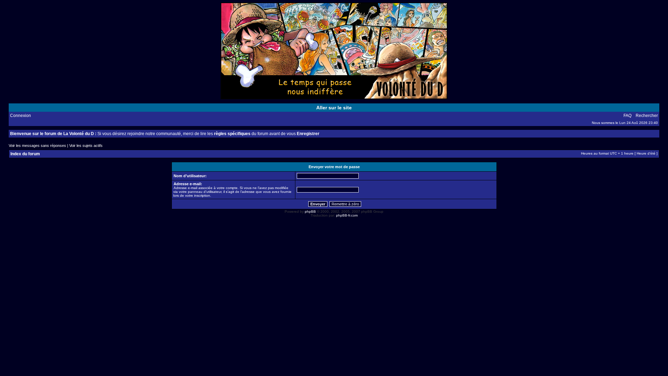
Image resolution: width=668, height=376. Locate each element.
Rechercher (647, 115)
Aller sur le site (334, 107)
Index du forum (25, 153)
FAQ (627, 115)
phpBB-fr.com (347, 215)
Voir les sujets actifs (86, 145)
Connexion (20, 115)
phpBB (310, 211)
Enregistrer (308, 133)
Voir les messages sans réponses (37, 145)
